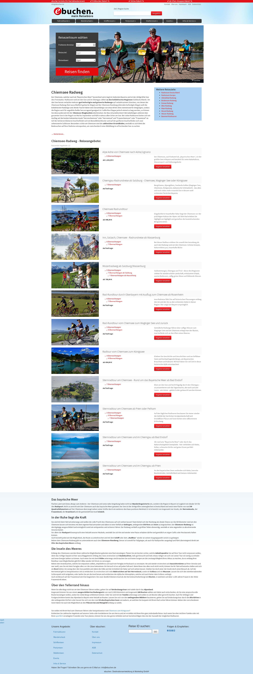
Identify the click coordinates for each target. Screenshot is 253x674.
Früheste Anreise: (66, 44)
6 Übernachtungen (113, 213)
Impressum (183, 4)
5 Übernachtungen (113, 270)
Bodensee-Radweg (169, 100)
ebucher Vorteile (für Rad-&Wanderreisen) (68, 1)
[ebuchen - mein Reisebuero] (72, 13)
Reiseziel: (62, 52)
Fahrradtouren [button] (63, 21)
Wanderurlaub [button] (86, 21)
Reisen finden (77, 71)
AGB (189, 4)
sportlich (59, 616)
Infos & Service (59, 663)
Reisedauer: (63, 60)
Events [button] (169, 21)
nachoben (2, 621)
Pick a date (94, 45)
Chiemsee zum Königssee (119, 610)
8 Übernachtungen (113, 156)
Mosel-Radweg (167, 111)
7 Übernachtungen (113, 184)
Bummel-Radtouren (169, 116)
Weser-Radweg (167, 113)
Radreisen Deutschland (170, 92)
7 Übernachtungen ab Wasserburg (122, 275)
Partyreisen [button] (130, 21)
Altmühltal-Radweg (168, 98)
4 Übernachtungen (113, 355)
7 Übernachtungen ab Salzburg (120, 273)
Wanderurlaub (59, 637)
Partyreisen (58, 647)
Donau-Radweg (167, 103)
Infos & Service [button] (189, 21)
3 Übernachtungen (113, 327)
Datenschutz (196, 4)
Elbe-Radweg (166, 106)
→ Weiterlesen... (57, 134)
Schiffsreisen (58, 642)
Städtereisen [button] (151, 21)
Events (56, 658)
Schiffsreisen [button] (109, 21)
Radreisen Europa (168, 95)
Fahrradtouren (59, 631)
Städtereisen (58, 653)
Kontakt (167, 4)
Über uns (174, 4)
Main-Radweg (166, 108)
